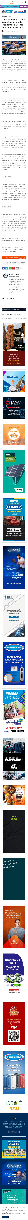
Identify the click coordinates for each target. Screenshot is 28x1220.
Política (14, 264)
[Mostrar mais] (20, 268)
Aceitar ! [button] (5, 1217)
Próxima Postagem (21, 318)
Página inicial (5, 16)
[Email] (17, 268)
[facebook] (9, 1132)
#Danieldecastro (13, 262)
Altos (19, 262)
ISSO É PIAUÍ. (5, 264)
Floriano (23, 262)
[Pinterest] (13, 268)
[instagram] (19, 1132)
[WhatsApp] (10, 268)
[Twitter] (6, 268)
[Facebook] (3, 268)
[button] (2, 2)
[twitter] (12, 1132)
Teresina (19, 264)
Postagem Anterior (7, 318)
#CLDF (10, 16)
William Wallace (14, 274)
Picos (10, 264)
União (23, 264)
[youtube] (15, 1132)
